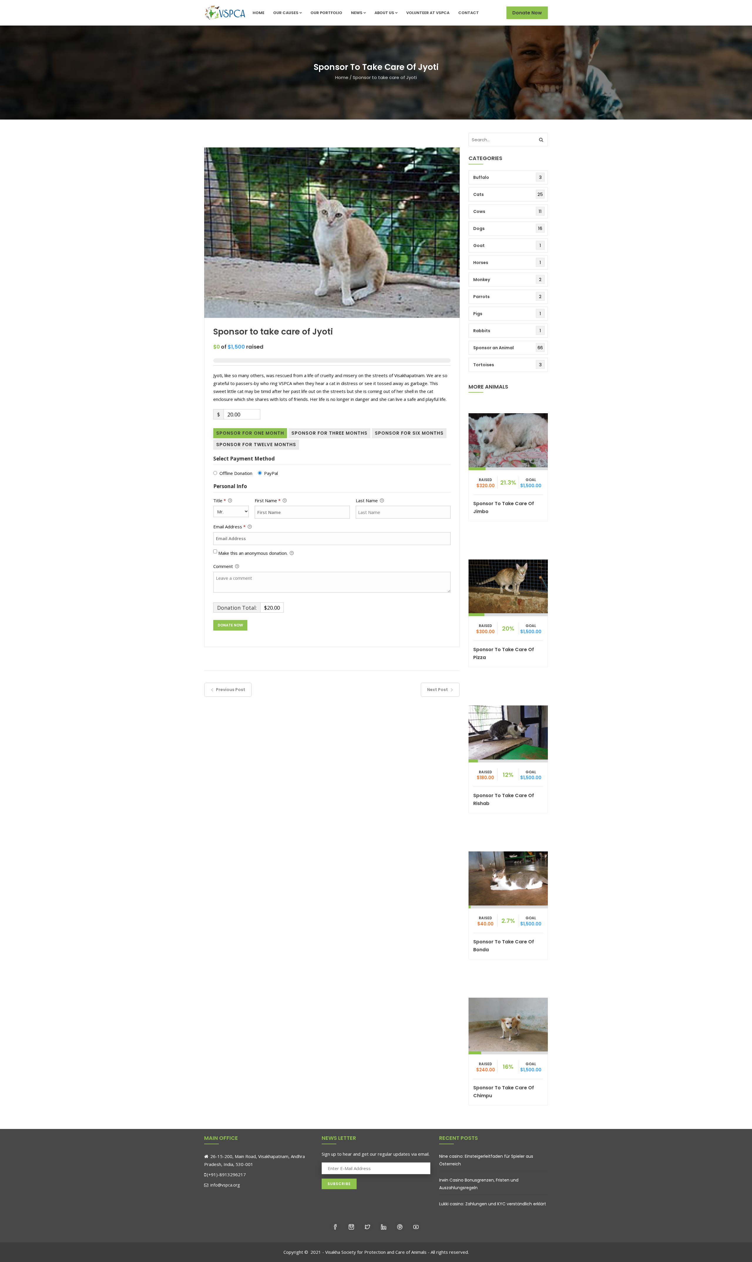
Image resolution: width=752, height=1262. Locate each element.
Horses (480, 262)
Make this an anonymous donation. (253, 553)
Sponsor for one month (250, 433)
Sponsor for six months (409, 433)
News (356, 13)
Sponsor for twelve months (256, 444)
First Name (268, 500)
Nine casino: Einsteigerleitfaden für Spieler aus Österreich (486, 1160)
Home (258, 13)
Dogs (479, 228)
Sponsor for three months (329, 433)
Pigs (477, 314)
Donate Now (527, 12)
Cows (479, 211)
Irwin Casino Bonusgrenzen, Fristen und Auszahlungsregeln (478, 1184)
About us (384, 13)
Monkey (481, 280)
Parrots (481, 297)
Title (219, 500)
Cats (478, 194)
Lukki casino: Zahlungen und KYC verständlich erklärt (492, 1204)
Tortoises (483, 365)
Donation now (508, 438)
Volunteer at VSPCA (427, 13)
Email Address (229, 527)
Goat (479, 245)
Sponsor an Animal (493, 348)
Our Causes (285, 13)
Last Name (367, 500)
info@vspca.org (224, 1185)
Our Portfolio (326, 13)
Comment (223, 566)
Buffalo (481, 177)
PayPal (271, 473)
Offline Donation (235, 473)
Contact (468, 13)
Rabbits (481, 331)
